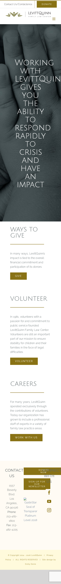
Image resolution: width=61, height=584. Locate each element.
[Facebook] (49, 492)
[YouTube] (49, 501)
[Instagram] (49, 510)
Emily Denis (30, 564)
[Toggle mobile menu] (54, 19)
